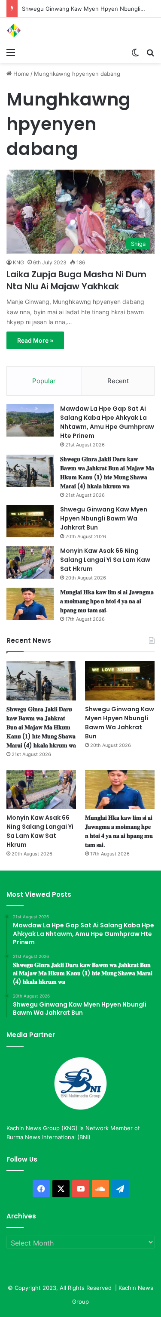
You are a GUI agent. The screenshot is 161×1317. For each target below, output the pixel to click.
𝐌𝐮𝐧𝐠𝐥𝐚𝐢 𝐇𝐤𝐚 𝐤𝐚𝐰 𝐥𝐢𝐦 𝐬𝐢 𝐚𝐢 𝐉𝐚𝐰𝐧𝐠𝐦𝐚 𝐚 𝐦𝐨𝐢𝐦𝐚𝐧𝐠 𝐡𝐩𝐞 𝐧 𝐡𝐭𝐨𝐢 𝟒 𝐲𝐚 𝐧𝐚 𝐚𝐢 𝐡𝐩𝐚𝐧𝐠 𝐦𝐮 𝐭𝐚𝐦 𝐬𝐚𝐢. (107, 601)
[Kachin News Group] (40, 30)
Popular (44, 381)
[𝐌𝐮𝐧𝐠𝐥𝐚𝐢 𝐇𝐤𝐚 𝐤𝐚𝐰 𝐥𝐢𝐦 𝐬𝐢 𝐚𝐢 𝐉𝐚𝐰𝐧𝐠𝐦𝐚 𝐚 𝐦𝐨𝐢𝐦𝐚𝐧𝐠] (30, 604)
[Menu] (10, 52)
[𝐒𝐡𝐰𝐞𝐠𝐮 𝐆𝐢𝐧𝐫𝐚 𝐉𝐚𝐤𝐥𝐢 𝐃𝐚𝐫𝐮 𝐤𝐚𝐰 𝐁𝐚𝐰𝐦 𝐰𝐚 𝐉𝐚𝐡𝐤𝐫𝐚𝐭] (30, 471)
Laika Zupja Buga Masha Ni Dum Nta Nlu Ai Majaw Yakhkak (76, 280)
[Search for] (150, 52)
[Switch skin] (135, 52)
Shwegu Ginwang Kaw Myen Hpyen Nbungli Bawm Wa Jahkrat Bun (103, 518)
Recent (118, 381)
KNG (18, 262)
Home (20, 73)
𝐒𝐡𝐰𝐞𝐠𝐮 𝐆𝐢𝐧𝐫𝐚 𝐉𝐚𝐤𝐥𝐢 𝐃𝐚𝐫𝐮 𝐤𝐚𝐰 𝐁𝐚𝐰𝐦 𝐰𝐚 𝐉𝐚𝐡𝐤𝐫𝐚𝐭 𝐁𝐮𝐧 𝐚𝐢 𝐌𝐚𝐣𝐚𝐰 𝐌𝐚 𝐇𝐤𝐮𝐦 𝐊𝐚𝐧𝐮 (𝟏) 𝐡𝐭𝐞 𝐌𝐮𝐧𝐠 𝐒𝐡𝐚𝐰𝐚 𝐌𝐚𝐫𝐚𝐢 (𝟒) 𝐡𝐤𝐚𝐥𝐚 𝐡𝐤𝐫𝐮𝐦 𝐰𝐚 (107, 472)
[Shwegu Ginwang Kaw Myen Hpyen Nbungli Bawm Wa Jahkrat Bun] (30, 521)
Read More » (35, 340)
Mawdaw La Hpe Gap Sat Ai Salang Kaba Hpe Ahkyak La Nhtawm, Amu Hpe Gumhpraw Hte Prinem (107, 422)
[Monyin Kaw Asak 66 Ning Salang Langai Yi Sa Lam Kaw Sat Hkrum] (30, 562)
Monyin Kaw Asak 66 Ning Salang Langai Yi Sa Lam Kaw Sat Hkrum (105, 559)
